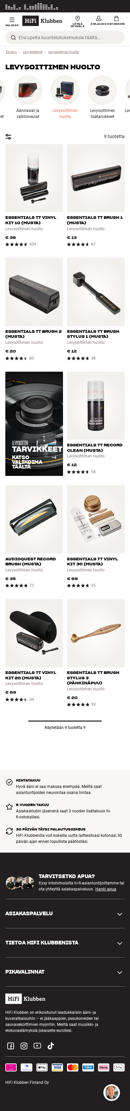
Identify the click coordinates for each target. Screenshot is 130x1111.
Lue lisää (117, 7)
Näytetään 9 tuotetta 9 (65, 728)
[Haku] (13, 38)
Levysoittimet (32, 52)
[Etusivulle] (42, 20)
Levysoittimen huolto (63, 52)
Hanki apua (105, 889)
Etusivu (11, 52)
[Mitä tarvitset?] (111, 1092)
